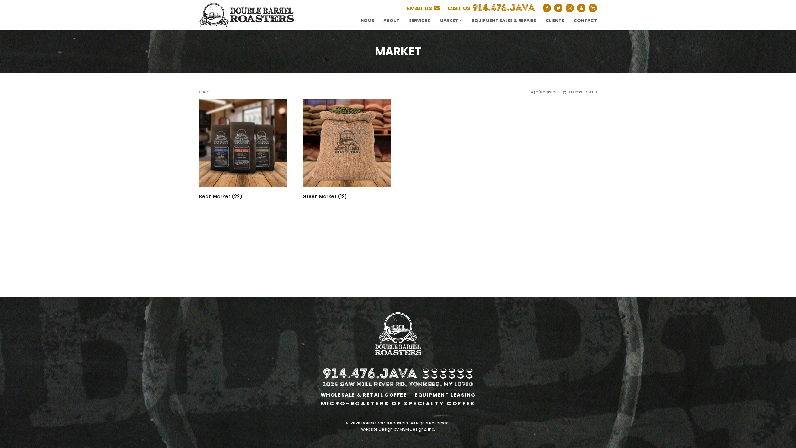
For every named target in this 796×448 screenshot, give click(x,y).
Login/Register (542, 92)
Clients (555, 20)
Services (419, 20)
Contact (585, 20)
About (391, 20)
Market (448, 20)
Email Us (420, 8)
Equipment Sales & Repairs (504, 20)
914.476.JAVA (503, 7)
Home (367, 20)
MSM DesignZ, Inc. (417, 429)
